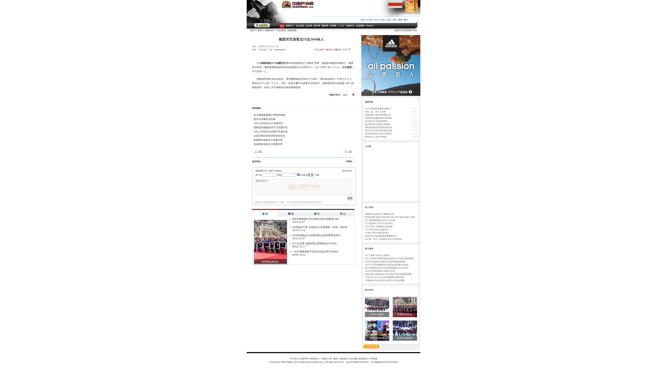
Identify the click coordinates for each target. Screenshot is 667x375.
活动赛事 (360, 25)
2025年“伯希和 (377, 314)
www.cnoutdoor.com (314, 362)
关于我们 (294, 358)
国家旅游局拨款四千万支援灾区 (271, 127)
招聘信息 (314, 358)
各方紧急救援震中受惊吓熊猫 (269, 115)
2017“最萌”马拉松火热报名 (377, 255)
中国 (331, 95)
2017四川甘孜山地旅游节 (377, 229)
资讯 (260, 30)
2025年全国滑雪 (405, 338)
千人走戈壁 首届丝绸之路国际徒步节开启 (314, 243)
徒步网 (309, 25)
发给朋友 (408, 30)
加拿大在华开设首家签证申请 (379, 130)
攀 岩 (291, 213)
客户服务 (333, 358)
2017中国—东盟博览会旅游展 (379, 226)
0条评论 (329, 49)
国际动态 (269, 30)
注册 (317, 175)
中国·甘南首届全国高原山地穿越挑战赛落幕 (385, 261)
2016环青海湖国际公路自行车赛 (380, 271)
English (369, 25)
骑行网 (317, 25)
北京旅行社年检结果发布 (376, 121)
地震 (278, 63)
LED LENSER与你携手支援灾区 (271, 131)
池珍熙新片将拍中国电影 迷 (378, 115)
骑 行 (317, 213)
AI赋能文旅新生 (377, 338)
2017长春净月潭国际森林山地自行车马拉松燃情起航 (389, 258)
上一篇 (258, 151)
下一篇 (348, 151)
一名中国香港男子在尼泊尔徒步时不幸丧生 (315, 251)
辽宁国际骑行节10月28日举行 (379, 223)
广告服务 (323, 358)
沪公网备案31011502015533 (384, 362)
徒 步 (265, 213)
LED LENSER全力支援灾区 (268, 123)
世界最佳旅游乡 (405, 314)
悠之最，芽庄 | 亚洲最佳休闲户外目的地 (383, 239)
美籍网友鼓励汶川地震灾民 (268, 140)
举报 (415, 30)
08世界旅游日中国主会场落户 (379, 133)
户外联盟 (373, 358)
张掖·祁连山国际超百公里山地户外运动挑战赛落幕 (388, 274)
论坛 (376, 20)
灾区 (283, 63)
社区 (363, 20)
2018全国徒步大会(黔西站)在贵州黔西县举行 (316, 235)
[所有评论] (347, 171)
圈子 (406, 20)
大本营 (370, 20)
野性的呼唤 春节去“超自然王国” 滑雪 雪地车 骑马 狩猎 (390, 217)
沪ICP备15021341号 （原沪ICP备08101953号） (347, 362)
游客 (349, 67)
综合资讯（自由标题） (287, 30)
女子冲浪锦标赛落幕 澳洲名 (378, 108)
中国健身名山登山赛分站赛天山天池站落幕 (385, 280)
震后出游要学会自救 (264, 119)
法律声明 (304, 358)
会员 (382, 20)
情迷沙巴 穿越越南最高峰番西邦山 (381, 236)
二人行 (341, 25)
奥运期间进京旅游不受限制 (377, 124)
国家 (264, 63)
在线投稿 (371, 346)
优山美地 (300, 25)
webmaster (280, 49)
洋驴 (394, 20)
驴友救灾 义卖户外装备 (376, 137)
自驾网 (333, 25)
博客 (400, 20)
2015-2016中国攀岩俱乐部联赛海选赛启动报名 (387, 265)
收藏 (396, 30)
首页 (282, 25)
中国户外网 (286, 362)
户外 (335, 95)
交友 (388, 20)
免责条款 (343, 358)
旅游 (268, 63)
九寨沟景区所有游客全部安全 (269, 135)
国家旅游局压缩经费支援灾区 (379, 127)
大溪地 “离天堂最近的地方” (377, 233)
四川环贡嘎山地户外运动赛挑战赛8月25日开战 (386, 268)
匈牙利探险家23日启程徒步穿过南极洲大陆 (315, 219)
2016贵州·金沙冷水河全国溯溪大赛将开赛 (384, 277)
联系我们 (363, 358)
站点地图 (353, 358)
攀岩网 (325, 25)
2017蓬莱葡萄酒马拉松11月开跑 (380, 220)
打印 (401, 30)
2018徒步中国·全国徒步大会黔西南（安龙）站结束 (319, 227)
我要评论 (337, 49)
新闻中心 (290, 25)
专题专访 (350, 25)
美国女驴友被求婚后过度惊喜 (379, 118)
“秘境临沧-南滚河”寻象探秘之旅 (379, 214)
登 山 (342, 213)
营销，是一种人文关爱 (375, 112)
